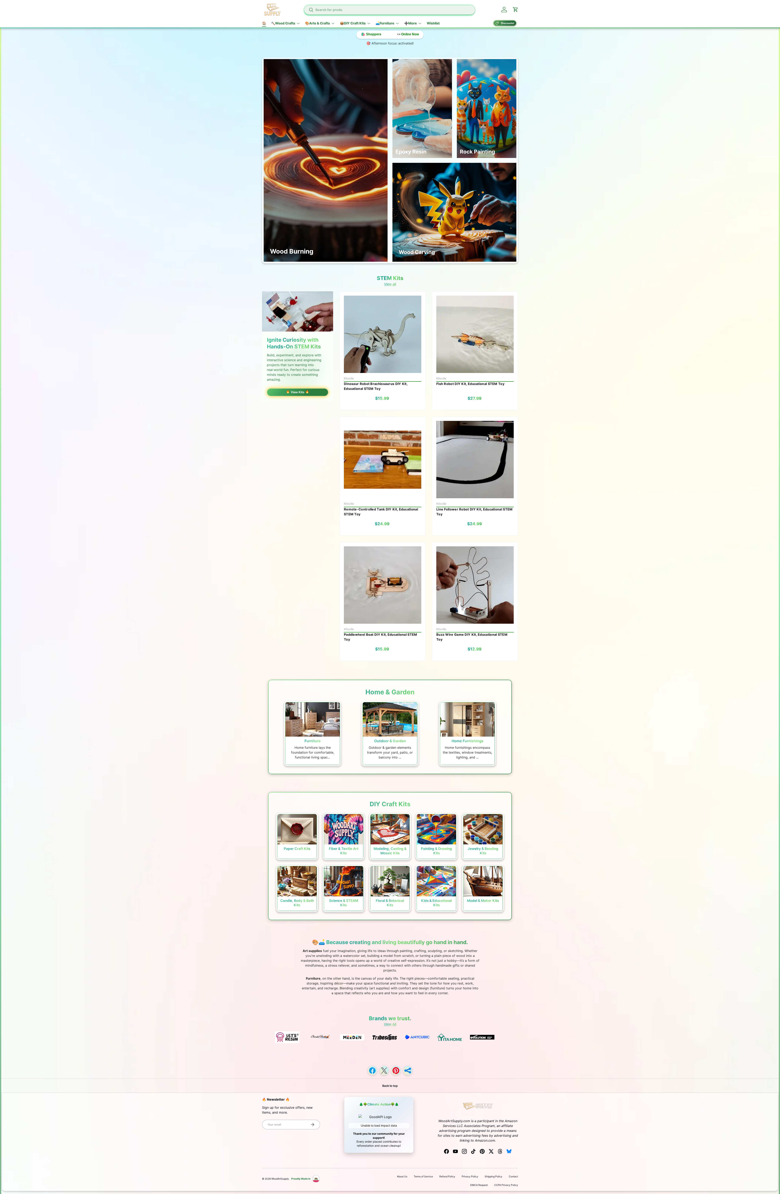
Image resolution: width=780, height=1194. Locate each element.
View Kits (297, 392)
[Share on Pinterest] (396, 1070)
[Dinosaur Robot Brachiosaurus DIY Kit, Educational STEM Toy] (382, 334)
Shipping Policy (493, 1176)
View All (390, 1024)
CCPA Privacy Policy (506, 1184)
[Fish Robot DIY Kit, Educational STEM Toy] (475, 334)
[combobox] (389, 9)
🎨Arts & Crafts (317, 23)
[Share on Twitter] (384, 1070)
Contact (513, 1176)
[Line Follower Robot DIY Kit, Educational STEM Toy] (475, 459)
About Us (402, 1176)
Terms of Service (423, 1176)
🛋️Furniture (385, 23)
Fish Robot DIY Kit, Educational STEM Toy (470, 384)
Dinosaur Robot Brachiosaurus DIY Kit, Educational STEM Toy (375, 386)
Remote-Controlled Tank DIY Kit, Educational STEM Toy (381, 511)
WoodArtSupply (280, 1178)
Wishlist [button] (433, 23)
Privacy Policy (470, 1176)
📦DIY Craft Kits (353, 23)
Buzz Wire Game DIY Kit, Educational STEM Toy (471, 636)
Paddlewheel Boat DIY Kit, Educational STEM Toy (380, 636)
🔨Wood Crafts (283, 23)
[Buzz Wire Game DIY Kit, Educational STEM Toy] (475, 585)
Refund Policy (447, 1176)
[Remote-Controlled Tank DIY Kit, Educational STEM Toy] (382, 459)
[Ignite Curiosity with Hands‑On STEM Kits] (297, 311)
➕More (410, 23)
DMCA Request (479, 1184)
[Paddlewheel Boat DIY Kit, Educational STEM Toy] (382, 585)
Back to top (390, 1085)
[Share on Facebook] (372, 1070)
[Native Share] (408, 1070)
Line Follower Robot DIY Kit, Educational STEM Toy (474, 511)
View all (390, 284)
